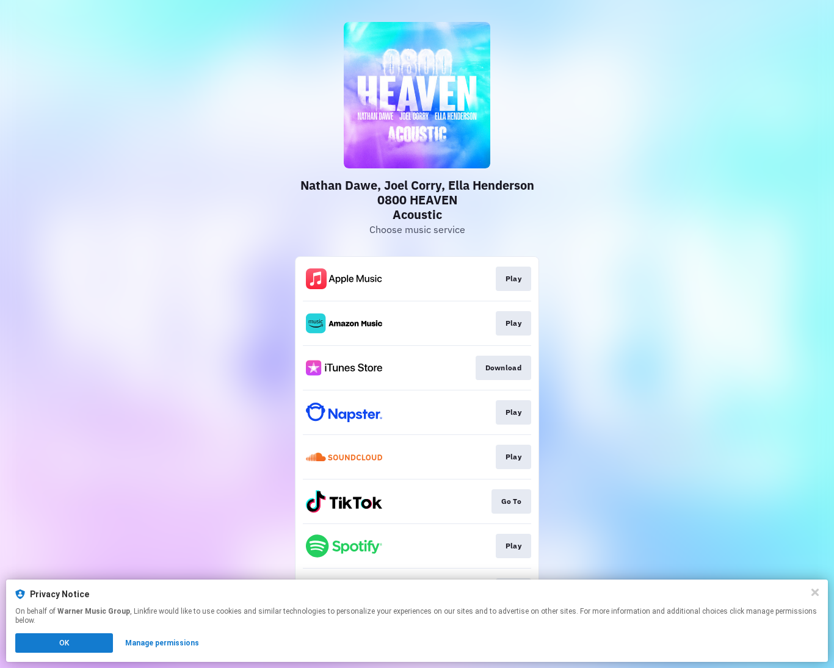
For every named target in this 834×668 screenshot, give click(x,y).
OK (64, 643)
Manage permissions (162, 643)
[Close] (815, 592)
